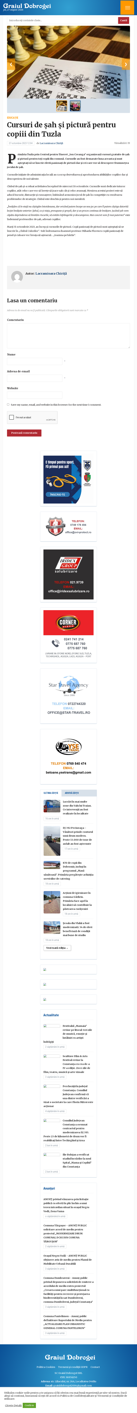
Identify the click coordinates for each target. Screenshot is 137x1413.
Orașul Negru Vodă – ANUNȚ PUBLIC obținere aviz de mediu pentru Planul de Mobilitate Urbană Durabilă (67, 1259)
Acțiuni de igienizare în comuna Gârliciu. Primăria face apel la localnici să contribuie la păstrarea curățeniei (77, 900)
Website (12, 388)
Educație (12, 117)
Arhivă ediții (72, 793)
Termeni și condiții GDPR (73, 1367)
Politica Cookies (46, 1367)
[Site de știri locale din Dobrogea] (44, 1358)
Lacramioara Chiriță (51, 143)
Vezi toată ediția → (57, 947)
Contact (95, 1367)
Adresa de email (18, 371)
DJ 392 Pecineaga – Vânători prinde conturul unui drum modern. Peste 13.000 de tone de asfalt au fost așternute (78, 835)
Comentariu (15, 320)
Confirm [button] (29, 1405)
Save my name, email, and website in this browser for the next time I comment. (56, 404)
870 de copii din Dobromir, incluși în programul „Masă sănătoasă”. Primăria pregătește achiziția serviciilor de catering (68, 870)
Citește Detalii (13, 1405)
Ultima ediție (51, 793)
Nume (11, 354)
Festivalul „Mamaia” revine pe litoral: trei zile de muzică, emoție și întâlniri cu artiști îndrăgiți (67, 1033)
